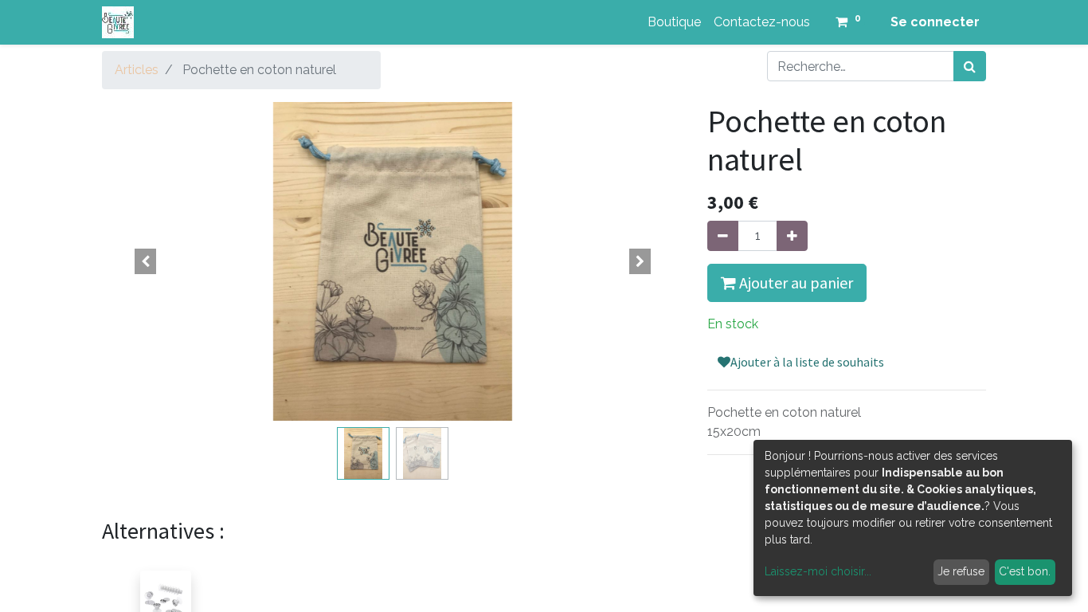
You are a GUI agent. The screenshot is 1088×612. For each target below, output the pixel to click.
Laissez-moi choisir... (818, 571)
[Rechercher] (969, 66)
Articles (137, 69)
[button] (146, 261)
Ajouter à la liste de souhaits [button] (807, 362)
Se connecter (935, 21)
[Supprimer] (722, 236)
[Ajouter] (792, 236)
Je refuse (960, 571)
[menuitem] (674, 22)
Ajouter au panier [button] (794, 282)
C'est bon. (1025, 571)
